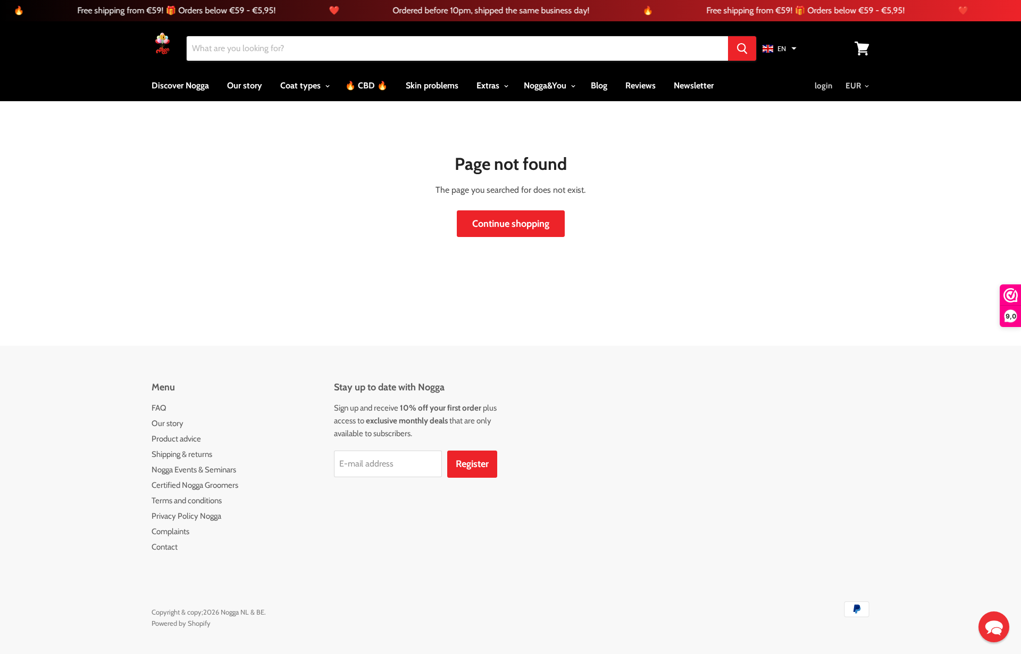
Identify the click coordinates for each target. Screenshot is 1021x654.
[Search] (742, 48)
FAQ (159, 408)
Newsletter (694, 85)
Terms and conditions (187, 500)
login (823, 86)
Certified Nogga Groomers (195, 485)
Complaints (170, 531)
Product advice (176, 439)
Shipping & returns (182, 454)
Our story (244, 85)
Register (472, 464)
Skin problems (432, 85)
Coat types (301, 85)
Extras (488, 85)
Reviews (640, 85)
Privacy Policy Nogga (186, 516)
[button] (779, 48)
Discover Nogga (180, 85)
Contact (165, 547)
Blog (599, 85)
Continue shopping (510, 224)
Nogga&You (546, 85)
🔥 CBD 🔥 (366, 85)
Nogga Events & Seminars (194, 470)
